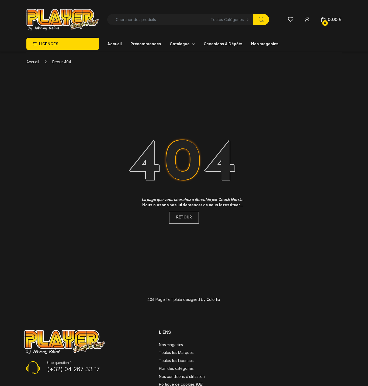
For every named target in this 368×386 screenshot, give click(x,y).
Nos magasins (265, 43)
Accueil (114, 43)
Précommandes (145, 43)
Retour (184, 217)
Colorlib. (214, 299)
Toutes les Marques (176, 352)
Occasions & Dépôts (223, 43)
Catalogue (180, 43)
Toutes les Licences (176, 360)
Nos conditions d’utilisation (182, 376)
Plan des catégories (176, 368)
